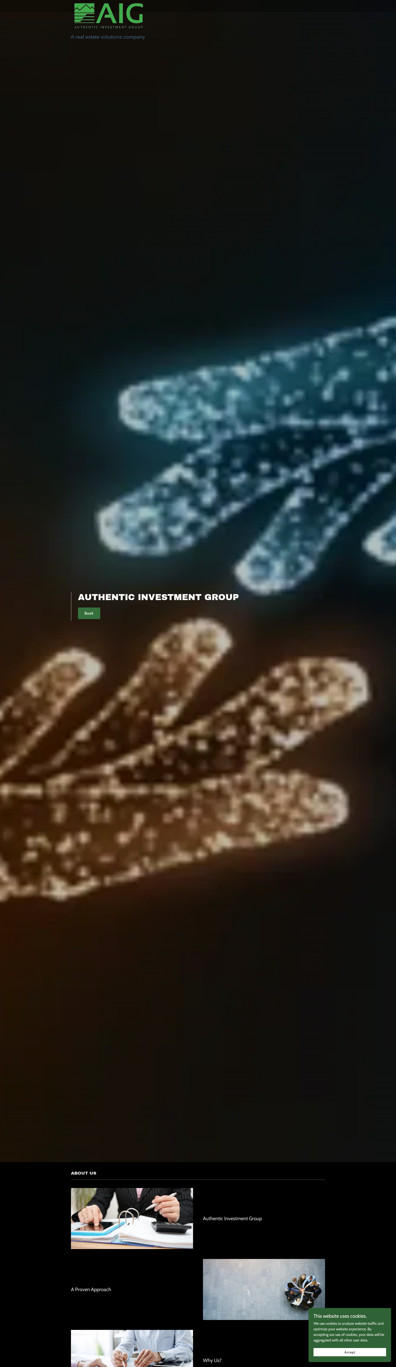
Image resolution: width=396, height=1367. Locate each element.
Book (89, 613)
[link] (108, 5)
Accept (349, 1352)
